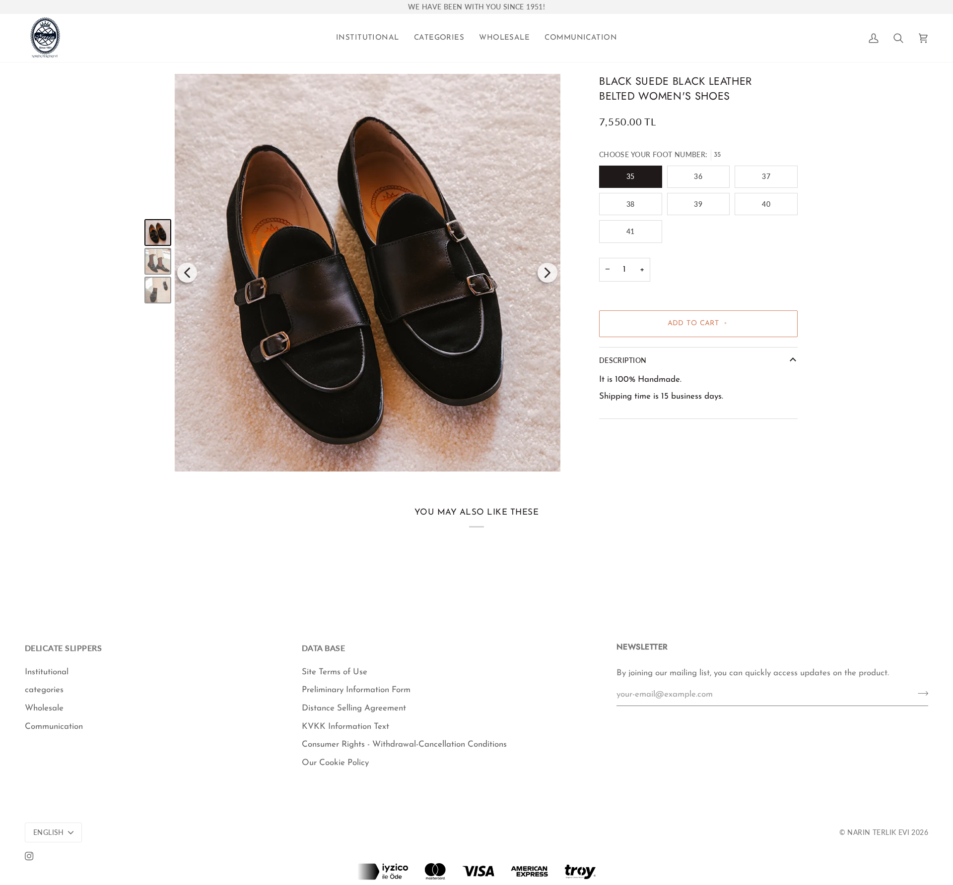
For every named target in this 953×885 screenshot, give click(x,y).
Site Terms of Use (334, 672)
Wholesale (44, 708)
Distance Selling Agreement (354, 708)
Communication (54, 726)
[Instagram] (29, 856)
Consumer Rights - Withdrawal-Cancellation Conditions (404, 744)
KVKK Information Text (345, 726)
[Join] (920, 693)
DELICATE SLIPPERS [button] (63, 647)
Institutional (46, 672)
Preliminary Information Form (356, 690)
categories (44, 690)
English (48, 832)
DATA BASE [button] (323, 647)
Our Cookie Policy (335, 763)
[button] (368, 38)
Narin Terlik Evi (878, 832)
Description (622, 360)
